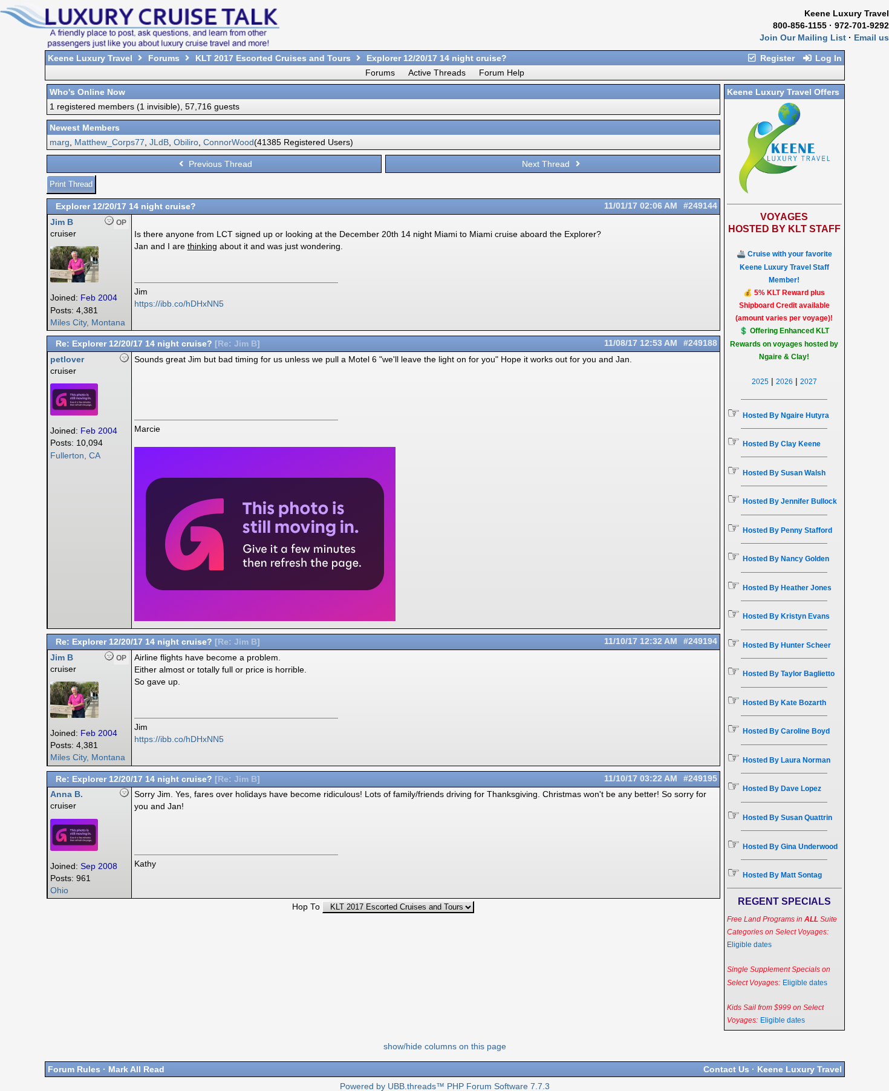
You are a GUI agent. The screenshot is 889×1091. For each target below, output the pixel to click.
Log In (827, 58)
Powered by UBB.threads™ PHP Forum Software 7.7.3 (445, 1086)
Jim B (61, 222)
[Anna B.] (74, 848)
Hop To (306, 906)
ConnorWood (228, 142)
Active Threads (437, 72)
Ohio (59, 890)
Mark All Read (136, 1069)
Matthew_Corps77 (109, 142)
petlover (67, 359)
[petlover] (74, 412)
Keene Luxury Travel (90, 58)
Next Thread (547, 164)
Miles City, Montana (87, 322)
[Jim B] (74, 279)
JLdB (159, 142)
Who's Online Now (87, 92)
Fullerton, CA (75, 455)
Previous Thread (219, 164)
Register (776, 58)
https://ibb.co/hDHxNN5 (179, 303)
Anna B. (66, 794)
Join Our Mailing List (803, 37)
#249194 (700, 641)
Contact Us (726, 1069)
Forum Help (501, 72)
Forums (164, 58)
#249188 (700, 343)
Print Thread (71, 184)
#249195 (700, 778)
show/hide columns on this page (444, 1046)
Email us (871, 37)
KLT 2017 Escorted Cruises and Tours (273, 58)
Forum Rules (74, 1069)
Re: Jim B (237, 343)
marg (60, 142)
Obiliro (186, 142)
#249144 (700, 205)
